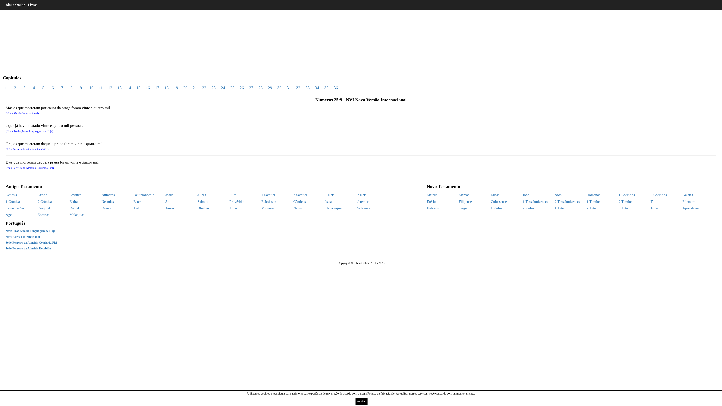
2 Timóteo (626, 202)
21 (195, 87)
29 (270, 87)
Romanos (593, 195)
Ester (137, 202)
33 (308, 87)
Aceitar (361, 401)
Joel (136, 208)
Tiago (463, 208)
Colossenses (499, 202)
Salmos (202, 202)
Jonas (233, 208)
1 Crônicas (13, 202)
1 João (559, 208)
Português (15, 223)
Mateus (432, 195)
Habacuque (333, 208)
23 (214, 87)
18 (167, 87)
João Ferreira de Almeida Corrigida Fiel (31, 242)
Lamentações (15, 208)
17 (157, 87)
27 (251, 87)
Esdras (74, 202)
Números (108, 195)
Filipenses (466, 202)
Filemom (689, 202)
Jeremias (363, 202)
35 (326, 87)
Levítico (75, 195)
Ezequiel (44, 208)
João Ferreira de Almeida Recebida (28, 248)
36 (336, 87)
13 (120, 87)
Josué (169, 195)
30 (279, 87)
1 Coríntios (627, 195)
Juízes (201, 195)
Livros (32, 5)
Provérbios (237, 202)
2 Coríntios (659, 195)
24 (223, 87)
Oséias (106, 208)
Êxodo (42, 195)
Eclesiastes (268, 202)
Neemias (108, 202)
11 (101, 87)
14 (129, 87)
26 (242, 87)
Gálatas (688, 195)
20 (185, 87)
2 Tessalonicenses (567, 202)
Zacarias (43, 215)
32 (298, 87)
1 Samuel (268, 195)
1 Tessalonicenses (535, 202)
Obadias (203, 208)
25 (232, 87)
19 (176, 87)
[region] (361, 39)
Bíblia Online (15, 5)
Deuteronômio (143, 195)
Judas (654, 208)
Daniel (74, 208)
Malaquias (77, 215)
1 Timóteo (594, 202)
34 (317, 87)
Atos (558, 195)
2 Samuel (300, 195)
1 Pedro (496, 208)
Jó (167, 202)
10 (91, 87)
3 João (623, 208)
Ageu (10, 215)
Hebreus (433, 208)
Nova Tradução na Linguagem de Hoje (30, 231)
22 (204, 87)
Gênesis (11, 195)
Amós (169, 208)
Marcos (464, 195)
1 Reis (329, 195)
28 (261, 87)
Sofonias (363, 208)
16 (148, 87)
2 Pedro (528, 208)
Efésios (432, 202)
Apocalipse (690, 208)
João (526, 195)
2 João (591, 208)
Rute (232, 195)
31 (289, 87)
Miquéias (268, 208)
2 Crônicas (45, 202)
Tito (653, 202)
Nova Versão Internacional (23, 236)
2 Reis (361, 195)
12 (110, 87)
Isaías (329, 202)
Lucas (495, 195)
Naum (297, 208)
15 (138, 87)
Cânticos (299, 202)
